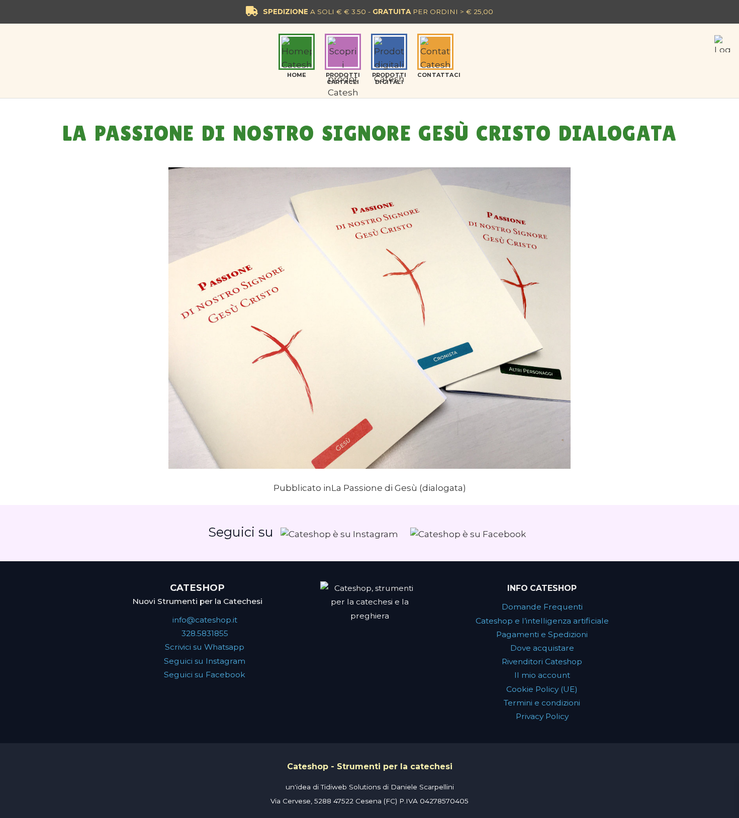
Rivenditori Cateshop (542, 661)
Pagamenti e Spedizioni (542, 634)
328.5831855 (204, 633)
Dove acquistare (542, 648)
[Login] (722, 43)
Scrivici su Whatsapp (204, 647)
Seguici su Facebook (204, 674)
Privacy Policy (542, 716)
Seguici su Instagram (204, 661)
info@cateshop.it (204, 620)
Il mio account (542, 675)
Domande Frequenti (542, 606)
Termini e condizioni (542, 702)
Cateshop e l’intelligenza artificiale (542, 621)
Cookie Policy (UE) (542, 689)
